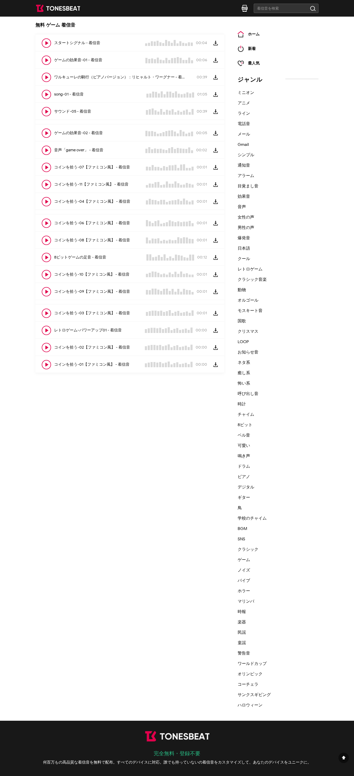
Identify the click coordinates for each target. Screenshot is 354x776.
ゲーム (244, 559)
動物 (242, 289)
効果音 (244, 196)
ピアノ (244, 476)
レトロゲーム (250, 269)
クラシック (248, 549)
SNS (241, 539)
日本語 (244, 248)
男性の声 (246, 227)
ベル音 (244, 435)
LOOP (243, 341)
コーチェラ (248, 684)
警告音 (244, 653)
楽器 (242, 622)
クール (244, 258)
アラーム (246, 175)
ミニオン (246, 92)
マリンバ (246, 601)
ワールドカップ (252, 663)
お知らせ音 (248, 352)
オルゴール (248, 300)
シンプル (246, 155)
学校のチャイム (252, 518)
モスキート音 (250, 310)
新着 (252, 49)
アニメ (244, 103)
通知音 (244, 165)
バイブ (244, 580)
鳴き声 (244, 456)
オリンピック (250, 674)
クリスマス (248, 331)
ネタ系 (244, 362)
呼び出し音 (248, 393)
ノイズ (244, 570)
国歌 (242, 321)
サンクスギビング (254, 694)
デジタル (246, 487)
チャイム (246, 414)
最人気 (254, 63)
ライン (244, 113)
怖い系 (244, 383)
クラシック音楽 (252, 279)
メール (244, 134)
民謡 (242, 632)
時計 (242, 404)
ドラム (244, 466)
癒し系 (244, 373)
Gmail (243, 144)
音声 (242, 206)
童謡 (242, 642)
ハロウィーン (250, 705)
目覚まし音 (248, 186)
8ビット (245, 424)
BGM (242, 528)
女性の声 (246, 217)
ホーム (254, 34)
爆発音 (244, 238)
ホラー (244, 591)
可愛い (244, 445)
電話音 (244, 123)
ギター (244, 497)
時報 (242, 611)
